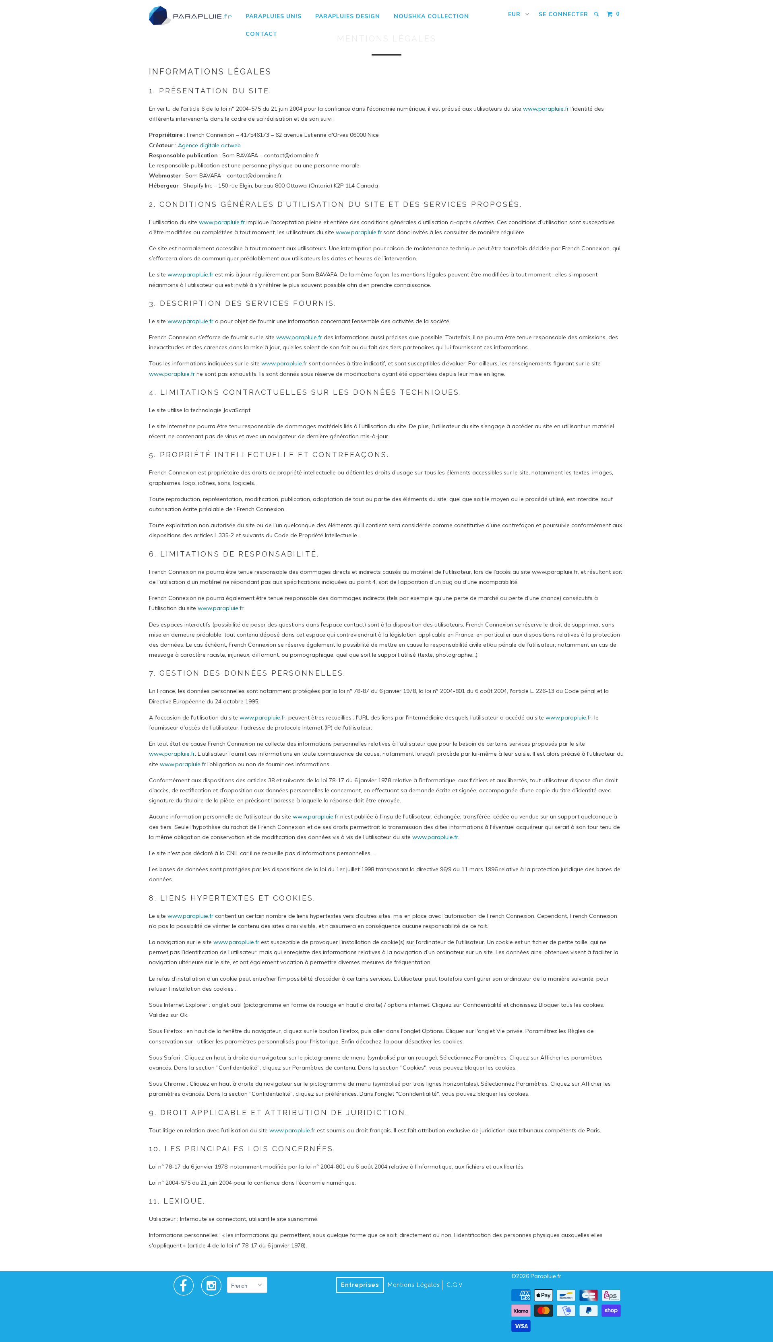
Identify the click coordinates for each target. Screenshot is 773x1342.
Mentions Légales (414, 1285)
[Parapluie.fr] (190, 15)
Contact (261, 34)
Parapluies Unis (274, 16)
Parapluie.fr (546, 1276)
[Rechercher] (597, 14)
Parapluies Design (347, 16)
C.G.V (454, 1285)
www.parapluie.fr (546, 108)
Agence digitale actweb (209, 145)
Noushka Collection (431, 16)
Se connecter (563, 14)
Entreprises (360, 1285)
